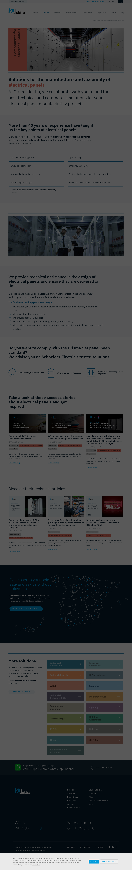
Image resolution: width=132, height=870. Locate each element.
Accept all (94, 861)
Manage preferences (109, 861)
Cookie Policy (36, 865)
